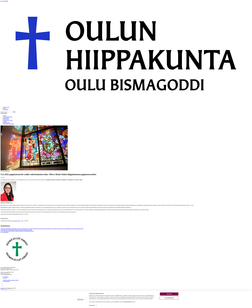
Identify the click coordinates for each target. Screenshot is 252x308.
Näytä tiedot (92, 305)
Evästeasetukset (6, 281)
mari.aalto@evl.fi (16, 220)
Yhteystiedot (5, 109)
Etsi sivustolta (3, 113)
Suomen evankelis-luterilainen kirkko (11, 280)
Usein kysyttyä (6, 107)
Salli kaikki (169, 294)
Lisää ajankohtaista (4, 232)
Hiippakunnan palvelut (8, 120)
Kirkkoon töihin (6, 122)
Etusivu (4, 115)
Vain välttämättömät (169, 297)
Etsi (14, 111)
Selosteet (2, 288)
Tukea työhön (6, 119)
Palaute (4, 108)
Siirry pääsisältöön (4, 1)
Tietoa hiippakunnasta (7, 116)
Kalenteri (5, 121)
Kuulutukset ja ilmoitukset (8, 123)
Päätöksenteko (6, 118)
